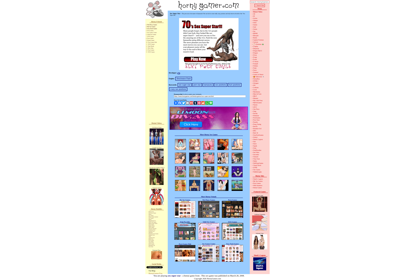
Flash (254, 68)
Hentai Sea (151, 239)
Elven (255, 55)
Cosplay (255, 46)
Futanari (255, 72)
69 (254, 16)
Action (255, 18)
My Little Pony (258, 100)
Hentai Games (152, 226)
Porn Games (150, 30)
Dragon (255, 53)
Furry (255, 70)
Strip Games (151, 224)
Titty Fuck (256, 159)
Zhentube (151, 232)
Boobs (255, 38)
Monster (255, 98)
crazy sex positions (178, 89)
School (255, 137)
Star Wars (256, 152)
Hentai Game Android (153, 216)
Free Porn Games (152, 213)
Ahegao (255, 20)
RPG (254, 131)
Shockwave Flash (183, 79)
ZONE (255, 167)
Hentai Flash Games (153, 223)
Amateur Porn (152, 235)
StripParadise (257, 150)
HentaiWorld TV (152, 220)
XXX (150, 236)
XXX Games (150, 36)
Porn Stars (151, 246)
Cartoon (255, 42)
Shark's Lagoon (258, 139)
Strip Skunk (151, 46)
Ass (254, 31)
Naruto (255, 105)
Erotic (255, 59)
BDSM (255, 33)
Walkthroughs (257, 172)
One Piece (256, 109)
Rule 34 (255, 133)
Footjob (255, 64)
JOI (254, 85)
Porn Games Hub (152, 42)
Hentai (150, 214)
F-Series (255, 61)
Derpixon (256, 48)
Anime (255, 25)
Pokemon (256, 115)
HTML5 (255, 81)
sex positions (220, 85)
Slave (255, 144)
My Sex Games (151, 26)
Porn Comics (151, 244)
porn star (197, 85)
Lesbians (256, 87)
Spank (255, 146)
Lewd (255, 90)
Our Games (256, 170)
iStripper (256, 83)
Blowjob (255, 35)
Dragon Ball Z (257, 51)
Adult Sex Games (151, 34)
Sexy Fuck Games (152, 28)
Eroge (255, 57)
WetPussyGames (258, 163)
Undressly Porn (152, 229)
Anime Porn (151, 242)
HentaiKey (256, 79)
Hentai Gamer (150, 40)
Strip (254, 148)
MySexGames (257, 102)
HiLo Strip (150, 48)
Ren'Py (255, 126)
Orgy (254, 111)
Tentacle (255, 157)
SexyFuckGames (258, 135)
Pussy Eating (257, 124)
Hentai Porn (151, 211)
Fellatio (255, 66)
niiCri (255, 107)
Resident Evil (257, 128)
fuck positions (234, 85)
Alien (254, 22)
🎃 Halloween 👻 (258, 77)
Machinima (256, 92)
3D (254, 14)
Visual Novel (257, 165)
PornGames (256, 118)
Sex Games (151, 215)
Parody (255, 113)
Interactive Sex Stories (153, 233)
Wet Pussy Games (152, 25)
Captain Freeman (258, 40)
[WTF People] (156, 259)
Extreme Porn (152, 231)
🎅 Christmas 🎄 (258, 44)
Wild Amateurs (257, 185)
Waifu (255, 161)
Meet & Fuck (257, 94)
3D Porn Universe (152, 228)
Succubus (256, 154)
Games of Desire (258, 74)
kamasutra (208, 85)
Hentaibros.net (152, 245)
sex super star (184, 85)
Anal (254, 27)
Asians (255, 29)
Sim (254, 141)
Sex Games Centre (152, 32)
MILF (255, 96)
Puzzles (255, 122)
